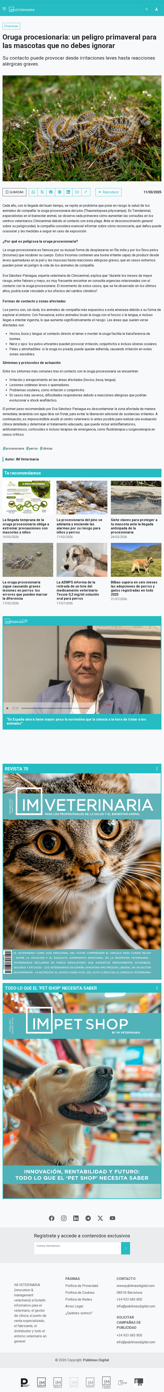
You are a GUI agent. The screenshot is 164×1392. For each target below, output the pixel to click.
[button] (4, 9)
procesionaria (15, 448)
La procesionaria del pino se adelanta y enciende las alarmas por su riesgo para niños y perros (79, 526)
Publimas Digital (96, 1360)
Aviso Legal (74, 1306)
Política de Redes (78, 1299)
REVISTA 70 (16, 768)
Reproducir (110, 192)
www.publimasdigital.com (136, 1286)
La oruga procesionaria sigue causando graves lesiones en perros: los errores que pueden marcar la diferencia (25, 590)
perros (33, 448)
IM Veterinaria (27, 459)
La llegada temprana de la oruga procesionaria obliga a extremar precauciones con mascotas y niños (26, 526)
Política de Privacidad (81, 1286)
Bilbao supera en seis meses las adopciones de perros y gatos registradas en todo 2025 (134, 588)
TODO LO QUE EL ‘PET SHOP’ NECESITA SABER (51, 988)
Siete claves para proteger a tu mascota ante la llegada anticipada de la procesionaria (134, 526)
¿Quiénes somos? (78, 1313)
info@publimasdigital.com (136, 1306)
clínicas (48, 448)
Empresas (11, 26)
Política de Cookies (80, 1293)
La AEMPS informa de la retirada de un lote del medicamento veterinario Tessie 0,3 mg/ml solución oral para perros (78, 590)
